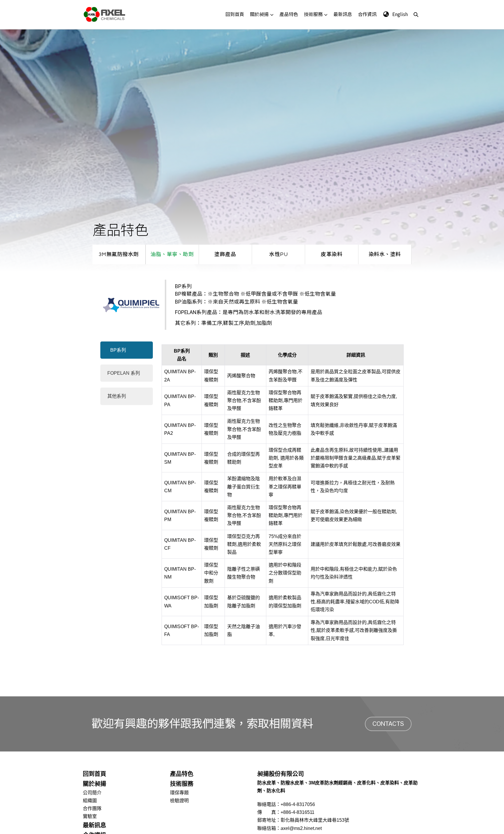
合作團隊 (92, 808)
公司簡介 (92, 792)
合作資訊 (367, 13)
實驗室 (90, 816)
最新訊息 (342, 13)
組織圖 (90, 800)
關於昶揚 (259, 13)
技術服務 (313, 13)
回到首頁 (234, 13)
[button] (416, 14)
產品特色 (288, 13)
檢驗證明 (179, 800)
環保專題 (179, 792)
